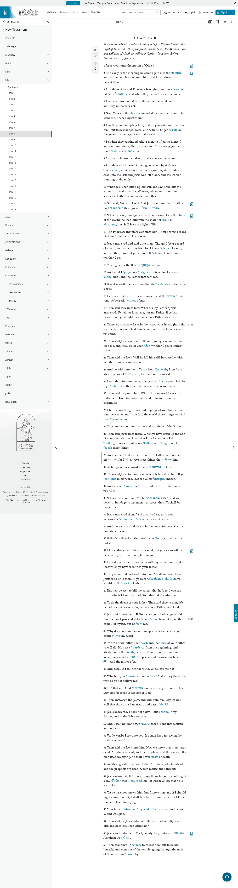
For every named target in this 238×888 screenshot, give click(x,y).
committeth (128, 519)
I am (127, 838)
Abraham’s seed (157, 498)
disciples (159, 479)
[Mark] (95, 56)
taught (165, 443)
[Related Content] (224, 21)
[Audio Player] (227, 877)
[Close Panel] (47, 21)
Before (179, 833)
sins (147, 346)
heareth (138, 688)
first (113, 151)
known (109, 317)
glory (145, 724)
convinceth (134, 676)
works (127, 583)
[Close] (95, 50)
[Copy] (95, 63)
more (156, 208)
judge (146, 265)
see (156, 809)
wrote (173, 130)
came (154, 619)
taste (155, 757)
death (128, 740)
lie (133, 657)
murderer (138, 648)
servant (155, 519)
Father (172, 296)
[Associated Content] (191, 66)
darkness (110, 225)
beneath (161, 370)
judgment (145, 272)
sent (127, 455)
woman (179, 89)
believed (155, 467)
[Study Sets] (210, 21)
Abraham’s (155, 579)
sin (158, 146)
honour (167, 712)
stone (128, 151)
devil (144, 643)
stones (137, 845)
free (112, 491)
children (170, 579)
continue (110, 479)
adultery (121, 94)
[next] (233, 447)
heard (115, 419)
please (167, 460)
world (135, 374)
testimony (163, 284)
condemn (117, 208)
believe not (118, 386)
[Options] (231, 21)
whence (166, 248)
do (127, 460)
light (182, 215)
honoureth (136, 781)
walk (166, 220)
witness (131, 301)
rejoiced (143, 809)
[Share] (95, 68)
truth (142, 486)
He (110, 688)
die (162, 382)
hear (117, 636)
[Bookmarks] (217, 21)
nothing (110, 443)
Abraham (130, 809)
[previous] (56, 447)
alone (108, 277)
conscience (112, 170)
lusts (163, 643)
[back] (4, 21)
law (133, 113)
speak (108, 448)
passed (130, 854)
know (129, 486)
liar (106, 662)
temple (176, 73)
